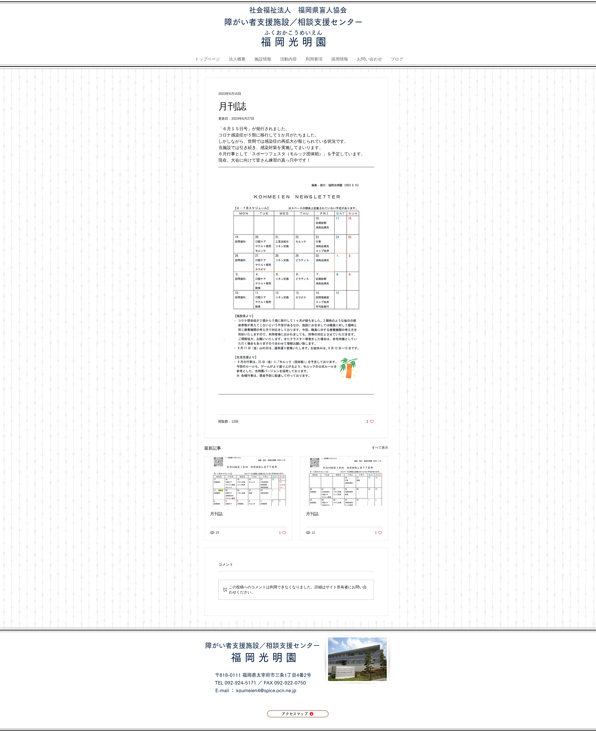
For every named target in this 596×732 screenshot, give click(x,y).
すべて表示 (380, 447)
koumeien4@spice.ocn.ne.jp (266, 690)
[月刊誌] (248, 481)
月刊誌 (216, 514)
